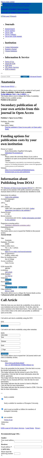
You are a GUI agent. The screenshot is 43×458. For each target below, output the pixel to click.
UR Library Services (12, 67)
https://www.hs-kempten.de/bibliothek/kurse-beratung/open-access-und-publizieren (20, 171)
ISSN (2, 333)
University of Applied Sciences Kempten (15, 9)
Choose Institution (11, 51)
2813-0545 (8, 272)
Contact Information (11, 47)
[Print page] (5, 16)
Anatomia (8, 82)
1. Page (3, 349)
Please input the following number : (7, 453)
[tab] (21, 92)
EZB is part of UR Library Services (12, 428)
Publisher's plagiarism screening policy (17, 225)
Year (2, 337)
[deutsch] (13, 16)
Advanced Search (35, 76)
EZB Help (8, 65)
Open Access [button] (5, 86)
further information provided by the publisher (19, 209)
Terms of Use (9, 62)
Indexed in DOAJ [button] (11, 287)
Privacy (37, 428)
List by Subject (10, 31)
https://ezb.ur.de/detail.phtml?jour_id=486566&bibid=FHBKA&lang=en (19, 364)
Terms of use (8, 420)
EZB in (10, 69)
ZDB (12, 291)
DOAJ (7, 291)
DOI (2, 322)
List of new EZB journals (13, 36)
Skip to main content (7, 2)
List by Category (10, 34)
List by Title (9, 32)
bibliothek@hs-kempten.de (14, 153)
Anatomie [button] (8, 283)
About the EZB (10, 63)
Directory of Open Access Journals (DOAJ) (18, 188)
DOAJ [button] (12, 86)
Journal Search (10, 29)
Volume (3, 341)
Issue (2, 345)
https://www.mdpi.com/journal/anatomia (18, 251)
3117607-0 (8, 276)
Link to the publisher (12, 197)
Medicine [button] (8, 280)
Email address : (6, 447)
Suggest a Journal (11, 49)
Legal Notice (29, 428)
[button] (16, 92)
